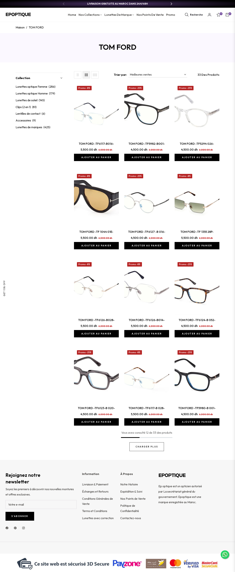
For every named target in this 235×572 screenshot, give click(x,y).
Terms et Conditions (94, 511)
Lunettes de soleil (30, 100)
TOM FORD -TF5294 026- (197, 143)
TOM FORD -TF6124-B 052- (197, 320)
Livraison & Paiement (95, 484)
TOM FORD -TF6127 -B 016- (146, 232)
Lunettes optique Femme (35, 86)
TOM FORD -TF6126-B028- (96, 320)
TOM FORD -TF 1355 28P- (197, 232)
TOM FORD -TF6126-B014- (147, 320)
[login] (209, 15)
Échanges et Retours (95, 491)
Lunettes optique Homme (35, 93)
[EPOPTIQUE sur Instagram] (24, 527)
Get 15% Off (4, 288)
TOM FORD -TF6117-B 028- (147, 408)
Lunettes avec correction (98, 518)
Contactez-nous (130, 518)
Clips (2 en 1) (26, 107)
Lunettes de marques (33, 127)
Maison (20, 27)
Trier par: (120, 74)
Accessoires (26, 120)
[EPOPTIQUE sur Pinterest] (16, 527)
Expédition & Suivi (131, 491)
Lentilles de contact (30, 113)
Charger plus (146, 446)
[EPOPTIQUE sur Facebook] (8, 527)
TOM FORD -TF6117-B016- (96, 143)
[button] (193, 15)
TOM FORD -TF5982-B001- (147, 143)
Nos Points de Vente (133, 498)
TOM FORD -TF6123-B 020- (96, 408)
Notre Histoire (129, 484)
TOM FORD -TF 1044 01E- (96, 232)
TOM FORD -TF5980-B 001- (197, 408)
